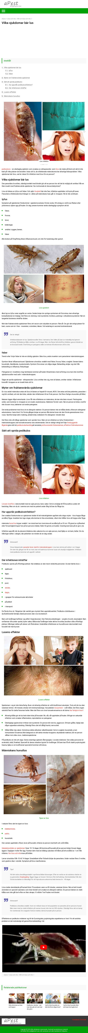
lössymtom (58, 708)
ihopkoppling (24, 877)
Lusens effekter (9, 92)
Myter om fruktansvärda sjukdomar (16, 78)
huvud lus (12, 523)
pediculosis (6, 169)
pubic (7, 834)
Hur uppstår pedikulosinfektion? (19, 85)
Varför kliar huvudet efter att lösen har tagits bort (71, 1006)
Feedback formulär (79, 1020)
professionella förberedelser (52, 425)
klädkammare (10, 829)
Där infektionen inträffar (15, 88)
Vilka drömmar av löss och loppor (15, 1006)
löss (57, 169)
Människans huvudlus (11, 96)
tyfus (9, 71)
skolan (7, 588)
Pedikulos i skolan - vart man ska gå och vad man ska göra (34, 1007)
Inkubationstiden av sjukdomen (13, 848)
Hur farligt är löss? (76, 710)
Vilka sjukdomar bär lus (11, 68)
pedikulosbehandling (25, 425)
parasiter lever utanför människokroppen (37, 547)
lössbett (37, 191)
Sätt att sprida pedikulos (12, 82)
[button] (3, 131)
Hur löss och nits (14, 853)
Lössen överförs (8, 504)
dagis (7, 592)
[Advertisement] (44, 40)
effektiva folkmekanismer (73, 425)
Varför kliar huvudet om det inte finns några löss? (53, 1006)
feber (9, 74)
